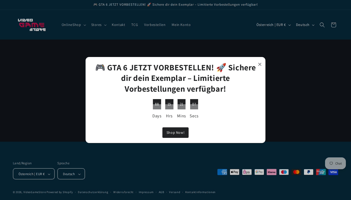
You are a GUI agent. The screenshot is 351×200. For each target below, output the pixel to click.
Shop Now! (175, 132)
